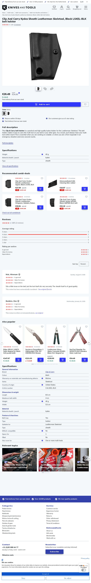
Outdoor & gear (7, 523)
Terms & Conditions (52, 523)
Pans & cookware (8, 521)
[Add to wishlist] (85, 104)
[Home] (19, 6)
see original (39, 313)
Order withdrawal (52, 518)
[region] (45, 59)
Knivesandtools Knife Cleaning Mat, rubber (67, 182)
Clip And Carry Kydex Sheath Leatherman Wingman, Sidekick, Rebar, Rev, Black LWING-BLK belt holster (25, 201)
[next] (85, 342)
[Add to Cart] (40, 189)
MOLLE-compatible (9, 431)
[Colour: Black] (4, 113)
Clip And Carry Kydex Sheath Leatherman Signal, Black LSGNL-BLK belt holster (24, 183)
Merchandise (50, 536)
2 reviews (17, 25)
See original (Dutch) (45, 289)
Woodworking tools (8, 533)
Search (68, 9)
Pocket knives (6, 508)
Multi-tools (10, 12)
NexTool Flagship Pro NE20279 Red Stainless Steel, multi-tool (78, 351)
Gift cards (49, 533)
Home (4, 12)
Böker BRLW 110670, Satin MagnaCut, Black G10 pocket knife (11, 351)
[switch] (83, 570)
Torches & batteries (8, 528)
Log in (62, 9)
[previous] (5, 342)
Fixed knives (6, 511)
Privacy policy (85, 558)
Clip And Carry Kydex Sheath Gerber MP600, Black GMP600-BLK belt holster (68, 201)
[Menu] (87, 564)
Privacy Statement (52, 521)
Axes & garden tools (9, 526)
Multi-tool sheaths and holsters (38, 12)
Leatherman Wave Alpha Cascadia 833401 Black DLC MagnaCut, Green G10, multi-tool (56, 351)
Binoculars (5, 531)
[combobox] (84, 264)
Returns (49, 516)
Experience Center (52, 511)
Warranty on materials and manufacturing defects (20, 378)
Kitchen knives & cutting (10, 518)
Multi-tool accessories (22, 12)
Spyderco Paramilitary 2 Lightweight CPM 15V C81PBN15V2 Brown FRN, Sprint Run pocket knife (34, 351)
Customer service (52, 508)
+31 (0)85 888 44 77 (10, 547)
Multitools (5, 513)
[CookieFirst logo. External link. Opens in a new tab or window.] (2, 560)
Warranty (49, 513)
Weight (4, 154)
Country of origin (8, 385)
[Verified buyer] (19, 274)
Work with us (50, 538)
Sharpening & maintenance (11, 516)
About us (49, 531)
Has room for (7, 440)
